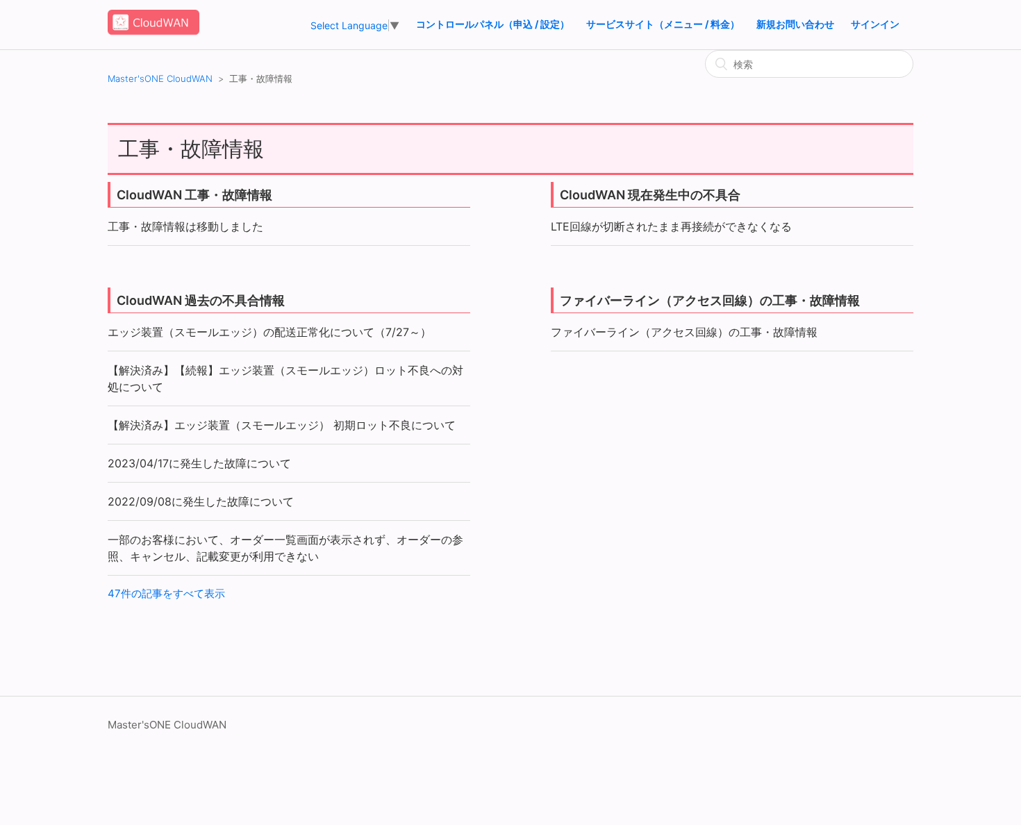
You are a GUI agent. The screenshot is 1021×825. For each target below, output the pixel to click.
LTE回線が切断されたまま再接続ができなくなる (671, 226)
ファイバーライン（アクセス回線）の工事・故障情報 (710, 300)
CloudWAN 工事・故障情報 (194, 195)
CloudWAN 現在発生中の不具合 (650, 195)
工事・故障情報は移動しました (185, 226)
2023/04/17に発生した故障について (199, 463)
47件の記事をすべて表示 (166, 593)
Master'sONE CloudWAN (160, 78)
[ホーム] (153, 31)
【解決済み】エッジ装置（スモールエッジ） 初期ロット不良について (282, 425)
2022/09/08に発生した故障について (201, 501)
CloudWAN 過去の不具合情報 (201, 300)
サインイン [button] (875, 24)
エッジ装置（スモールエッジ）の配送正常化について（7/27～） (269, 332)
